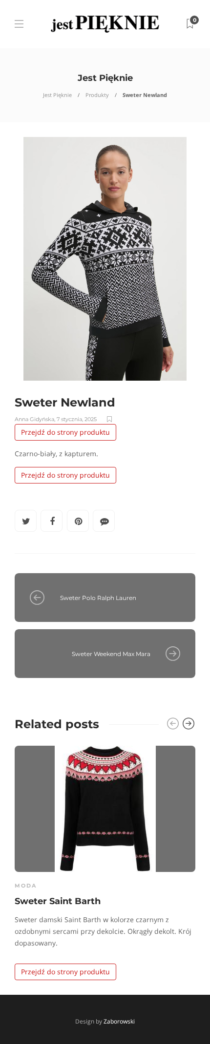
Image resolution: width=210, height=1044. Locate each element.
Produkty (97, 94)
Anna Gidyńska (34, 419)
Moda (26, 885)
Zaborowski (119, 1021)
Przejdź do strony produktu (65, 432)
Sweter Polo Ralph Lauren (98, 597)
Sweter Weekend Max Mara (111, 653)
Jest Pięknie (57, 94)
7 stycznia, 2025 (77, 419)
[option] (105, 861)
